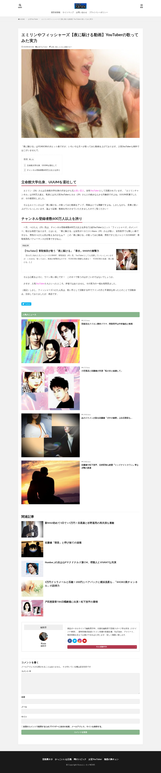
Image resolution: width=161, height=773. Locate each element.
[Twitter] (26, 304)
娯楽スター (68, 47)
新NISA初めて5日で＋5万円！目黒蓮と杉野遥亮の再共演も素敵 (79, 522)
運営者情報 (55, 12)
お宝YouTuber (33, 19)
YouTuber (94, 190)
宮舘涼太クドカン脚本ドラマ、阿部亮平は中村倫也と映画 (107, 324)
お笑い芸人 (54, 47)
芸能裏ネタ (47, 759)
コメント (26, 671)
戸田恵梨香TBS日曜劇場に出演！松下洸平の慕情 (71, 601)
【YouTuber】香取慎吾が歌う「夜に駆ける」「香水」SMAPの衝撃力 (61, 250)
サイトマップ (68, 12)
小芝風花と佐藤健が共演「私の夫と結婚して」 (102, 371)
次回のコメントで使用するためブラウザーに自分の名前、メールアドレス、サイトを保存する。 (63, 727)
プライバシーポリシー (98, 12)
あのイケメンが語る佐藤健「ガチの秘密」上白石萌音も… (106, 418)
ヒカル (61, 47)
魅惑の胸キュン (111, 759)
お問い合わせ (81, 12)
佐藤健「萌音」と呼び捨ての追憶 (63, 542)
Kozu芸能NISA (101, 647)
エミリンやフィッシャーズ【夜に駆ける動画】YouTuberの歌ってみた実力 (67, 19)
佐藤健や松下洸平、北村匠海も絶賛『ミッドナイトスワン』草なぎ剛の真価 (110, 466)
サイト (24, 717)
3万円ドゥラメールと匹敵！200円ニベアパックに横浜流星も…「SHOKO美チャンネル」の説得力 (91, 584)
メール (24, 707)
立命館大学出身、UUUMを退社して (40, 165)
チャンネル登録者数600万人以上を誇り (42, 170)
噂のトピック (80, 759)
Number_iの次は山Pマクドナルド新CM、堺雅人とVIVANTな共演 (80, 562)
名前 (23, 697)
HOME (22, 19)
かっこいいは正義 (63, 759)
